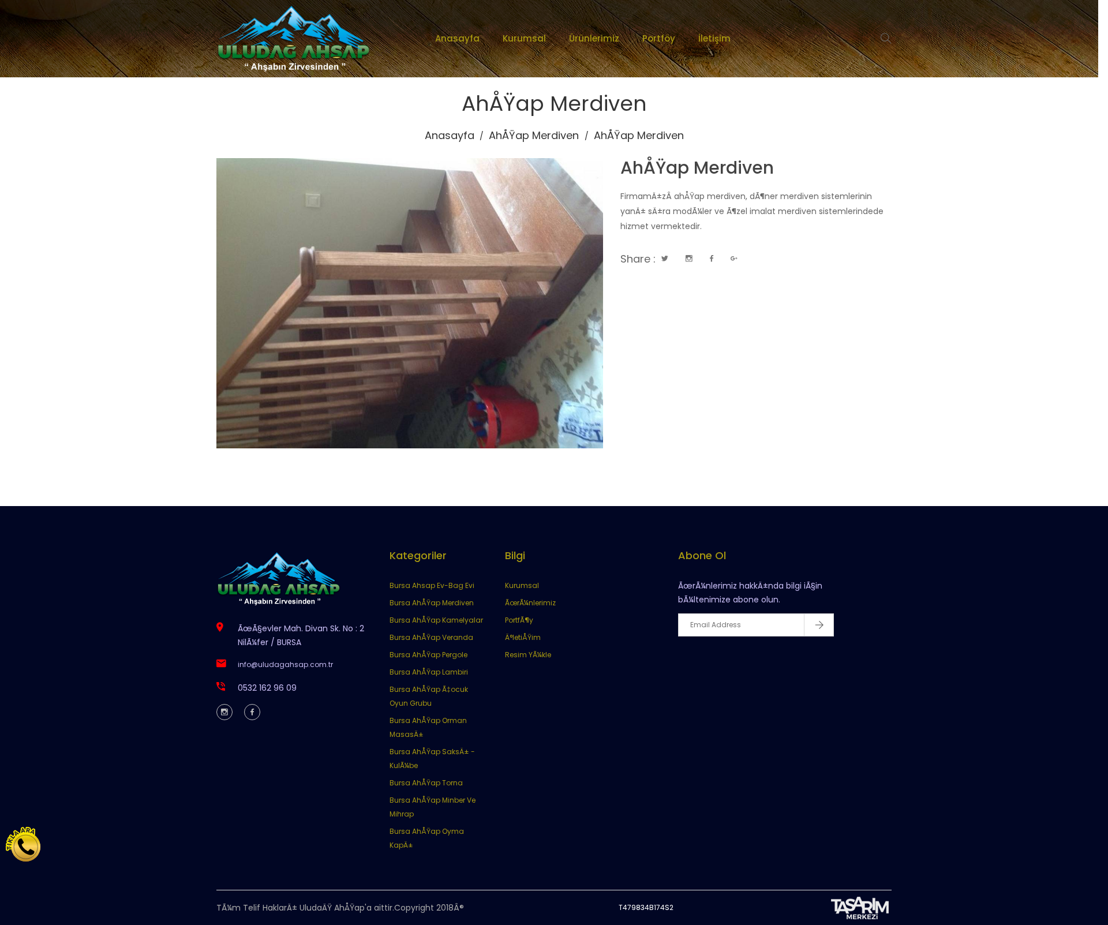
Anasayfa (457, 38)
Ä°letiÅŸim (523, 637)
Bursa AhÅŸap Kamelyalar (436, 620)
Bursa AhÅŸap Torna (426, 783)
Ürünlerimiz (594, 38)
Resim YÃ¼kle (528, 655)
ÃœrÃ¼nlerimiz (530, 603)
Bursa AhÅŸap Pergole (428, 655)
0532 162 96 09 (267, 688)
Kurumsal (524, 38)
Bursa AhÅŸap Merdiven (432, 603)
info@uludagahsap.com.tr (285, 664)
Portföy (658, 38)
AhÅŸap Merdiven (534, 135)
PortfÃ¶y (519, 620)
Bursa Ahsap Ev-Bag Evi (432, 585)
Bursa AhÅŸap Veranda (431, 637)
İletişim (714, 38)
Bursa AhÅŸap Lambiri (429, 672)
